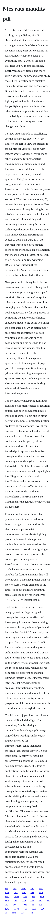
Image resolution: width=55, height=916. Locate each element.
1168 (41, 892)
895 (40, 905)
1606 (16, 896)
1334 (16, 909)
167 (16, 892)
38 (6, 913)
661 (24, 892)
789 (32, 888)
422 (31, 913)
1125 (7, 900)
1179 (41, 888)
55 (33, 905)
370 (42, 909)
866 (33, 896)
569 (25, 909)
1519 (42, 896)
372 (25, 896)
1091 (23, 888)
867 (6, 905)
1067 (15, 905)
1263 (7, 909)
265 (15, 900)
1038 (24, 905)
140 (24, 900)
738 (40, 900)
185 (14, 888)
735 (23, 913)
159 (6, 888)
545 (32, 900)
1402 (7, 896)
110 (48, 900)
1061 (34, 909)
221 (32, 892)
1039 (7, 892)
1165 (14, 913)
